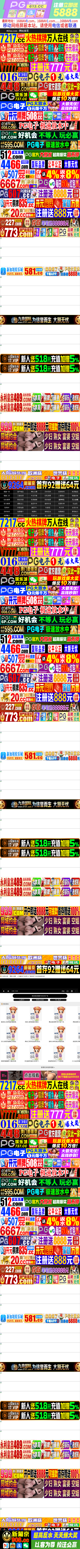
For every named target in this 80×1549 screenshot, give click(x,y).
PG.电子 (58, 1000)
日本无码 (48, 492)
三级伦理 (20, 495)
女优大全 (75, 507)
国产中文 (20, 515)
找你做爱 (48, 499)
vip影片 (21, 1000)
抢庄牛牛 (34, 503)
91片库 (61, 507)
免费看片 (20, 511)
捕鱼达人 (20, 503)
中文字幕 (34, 495)
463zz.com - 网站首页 (17, 30)
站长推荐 (7, 499)
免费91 (34, 511)
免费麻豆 (61, 511)
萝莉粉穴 (75, 511)
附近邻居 (20, 499)
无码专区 (7, 511)
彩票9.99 (61, 503)
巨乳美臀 (48, 495)
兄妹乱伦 (34, 515)
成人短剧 (48, 515)
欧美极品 (75, 492)
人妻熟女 (61, 495)
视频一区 (7, 492)
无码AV (6, 507)
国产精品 (20, 492)
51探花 (47, 507)
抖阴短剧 (75, 515)
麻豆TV (34, 507)
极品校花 (61, 515)
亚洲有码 (61, 492)
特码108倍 (40, 1000)
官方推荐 (7, 503)
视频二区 (7, 495)
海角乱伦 (48, 511)
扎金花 (75, 503)
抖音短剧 (20, 507)
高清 (63, 991)
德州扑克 (48, 503)
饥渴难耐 (34, 499)
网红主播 (34, 492)
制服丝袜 (75, 495)
